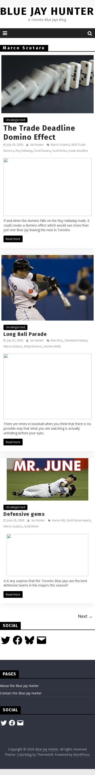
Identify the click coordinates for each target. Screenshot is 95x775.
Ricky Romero (33, 346)
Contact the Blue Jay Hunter (21, 693)
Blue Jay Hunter (47, 11)
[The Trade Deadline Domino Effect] (47, 57)
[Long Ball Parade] (47, 257)
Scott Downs (42, 151)
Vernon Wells (52, 346)
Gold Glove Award (79, 520)
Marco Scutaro (60, 145)
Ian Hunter (37, 145)
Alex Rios (56, 340)
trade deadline (78, 151)
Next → (85, 616)
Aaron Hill (58, 520)
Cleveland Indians (75, 340)
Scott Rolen (59, 151)
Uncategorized (15, 120)
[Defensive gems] (47, 460)
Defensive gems (24, 514)
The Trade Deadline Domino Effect (39, 132)
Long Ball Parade (25, 334)
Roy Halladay (24, 151)
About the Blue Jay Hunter (19, 686)
